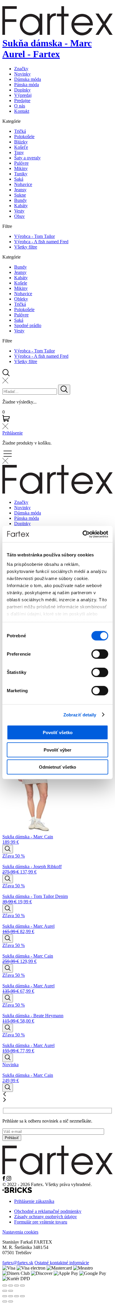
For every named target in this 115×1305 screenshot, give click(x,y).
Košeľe (21, 147)
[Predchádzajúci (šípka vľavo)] (4, 1301)
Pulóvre (21, 163)
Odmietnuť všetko (57, 767)
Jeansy (20, 189)
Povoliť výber (57, 749)
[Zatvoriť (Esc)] (22, 1296)
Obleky (21, 298)
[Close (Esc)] (4, 1285)
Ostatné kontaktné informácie (61, 1262)
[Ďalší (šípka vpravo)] (10, 1301)
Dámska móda (27, 79)
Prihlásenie (12, 432)
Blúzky (21, 141)
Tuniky (20, 173)
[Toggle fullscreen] (16, 1285)
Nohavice (23, 184)
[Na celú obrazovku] (10, 1296)
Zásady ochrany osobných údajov (45, 1216)
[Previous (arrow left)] (4, 1291)
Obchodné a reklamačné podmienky (47, 1211)
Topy (19, 152)
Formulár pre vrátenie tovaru (40, 1221)
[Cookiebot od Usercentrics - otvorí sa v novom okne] (82, 534)
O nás (19, 105)
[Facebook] (4, 1179)
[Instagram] (8, 1179)
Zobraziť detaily (79, 714)
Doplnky (22, 89)
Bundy (20, 200)
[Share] (10, 1285)
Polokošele (24, 136)
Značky (21, 68)
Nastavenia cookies (20, 1231)
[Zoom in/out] (22, 1285)
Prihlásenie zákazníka (34, 1201)
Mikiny (21, 168)
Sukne (20, 194)
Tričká (20, 131)
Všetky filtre (25, 246)
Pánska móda (26, 84)
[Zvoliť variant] (7, 849)
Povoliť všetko (58, 732)
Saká (18, 179)
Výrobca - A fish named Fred (41, 241)
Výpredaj (23, 95)
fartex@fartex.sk (17, 1262)
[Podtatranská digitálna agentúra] (17, 1191)
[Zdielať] (16, 1296)
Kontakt (21, 111)
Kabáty (21, 205)
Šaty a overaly (27, 157)
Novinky (22, 73)
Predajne (22, 100)
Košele (20, 282)
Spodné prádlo (27, 325)
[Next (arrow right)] (10, 1291)
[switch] (99, 654)
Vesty (19, 210)
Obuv (19, 216)
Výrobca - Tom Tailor (34, 236)
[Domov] (57, 1173)
